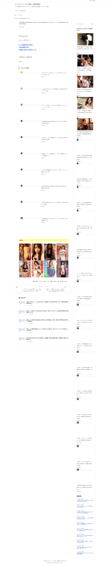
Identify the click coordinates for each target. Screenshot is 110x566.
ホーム (16, 15)
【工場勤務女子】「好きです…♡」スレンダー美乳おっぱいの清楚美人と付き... (55, 219)
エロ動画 (20, 15)
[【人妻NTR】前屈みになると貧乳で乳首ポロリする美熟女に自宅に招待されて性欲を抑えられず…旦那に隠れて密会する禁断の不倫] (87, 476)
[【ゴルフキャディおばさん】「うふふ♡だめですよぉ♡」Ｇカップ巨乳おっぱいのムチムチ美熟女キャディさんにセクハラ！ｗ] (31, 79)
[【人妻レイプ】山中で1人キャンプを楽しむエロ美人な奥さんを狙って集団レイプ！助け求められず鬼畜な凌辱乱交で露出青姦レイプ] (87, 217)
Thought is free (60, 562)
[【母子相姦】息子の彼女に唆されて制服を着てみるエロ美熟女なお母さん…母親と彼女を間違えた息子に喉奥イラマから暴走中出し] (87, 241)
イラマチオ (40, 281)
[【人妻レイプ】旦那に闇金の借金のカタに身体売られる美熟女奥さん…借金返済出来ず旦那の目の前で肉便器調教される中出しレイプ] (87, 288)
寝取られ (55, 281)
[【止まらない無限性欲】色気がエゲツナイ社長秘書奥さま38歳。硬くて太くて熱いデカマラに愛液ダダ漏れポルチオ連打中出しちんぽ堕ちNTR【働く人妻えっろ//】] (37, 268)
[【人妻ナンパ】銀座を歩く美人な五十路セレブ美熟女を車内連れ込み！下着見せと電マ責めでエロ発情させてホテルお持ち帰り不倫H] (87, 406)
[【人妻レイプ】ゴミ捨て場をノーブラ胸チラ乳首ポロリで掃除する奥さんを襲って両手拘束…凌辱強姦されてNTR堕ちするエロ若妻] (87, 453)
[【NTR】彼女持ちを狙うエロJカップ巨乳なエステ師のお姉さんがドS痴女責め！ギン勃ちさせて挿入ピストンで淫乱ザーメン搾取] (31, 209)
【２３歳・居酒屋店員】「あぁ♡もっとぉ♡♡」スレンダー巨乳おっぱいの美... (54, 170)
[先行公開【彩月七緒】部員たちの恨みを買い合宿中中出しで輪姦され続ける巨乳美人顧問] (31, 192)
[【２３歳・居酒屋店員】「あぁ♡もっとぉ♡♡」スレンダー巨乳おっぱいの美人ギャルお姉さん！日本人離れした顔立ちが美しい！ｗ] (31, 176)
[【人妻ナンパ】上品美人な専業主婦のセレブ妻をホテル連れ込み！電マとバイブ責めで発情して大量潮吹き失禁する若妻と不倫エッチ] (87, 382)
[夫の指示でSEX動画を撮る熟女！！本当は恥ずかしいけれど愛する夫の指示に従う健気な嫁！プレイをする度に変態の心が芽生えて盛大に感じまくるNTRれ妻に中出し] (62, 268)
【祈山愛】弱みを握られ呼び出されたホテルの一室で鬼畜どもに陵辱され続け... (54, 122)
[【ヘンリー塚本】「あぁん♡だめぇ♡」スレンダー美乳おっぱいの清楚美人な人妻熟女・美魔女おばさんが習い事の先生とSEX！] (87, 264)
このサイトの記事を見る (24, 40)
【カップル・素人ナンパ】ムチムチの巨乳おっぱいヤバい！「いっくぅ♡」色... (54, 106)
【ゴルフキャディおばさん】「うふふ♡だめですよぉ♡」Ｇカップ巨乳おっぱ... (54, 73)
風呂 (60, 281)
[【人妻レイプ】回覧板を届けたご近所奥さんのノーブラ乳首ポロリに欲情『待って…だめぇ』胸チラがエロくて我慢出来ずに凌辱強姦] (87, 335)
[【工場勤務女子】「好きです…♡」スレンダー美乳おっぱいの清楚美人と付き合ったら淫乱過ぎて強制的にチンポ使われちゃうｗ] (31, 225)
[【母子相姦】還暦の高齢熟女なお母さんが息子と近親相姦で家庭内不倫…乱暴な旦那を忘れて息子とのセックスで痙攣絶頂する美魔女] (85, 124)
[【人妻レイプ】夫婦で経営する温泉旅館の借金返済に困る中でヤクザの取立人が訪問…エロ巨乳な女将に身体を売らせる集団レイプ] (87, 146)
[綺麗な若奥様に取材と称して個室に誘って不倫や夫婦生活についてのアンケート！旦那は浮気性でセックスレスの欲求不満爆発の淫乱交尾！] (37, 251)
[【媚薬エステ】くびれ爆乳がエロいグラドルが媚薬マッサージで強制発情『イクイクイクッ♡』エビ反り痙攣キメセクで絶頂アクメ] (31, 160)
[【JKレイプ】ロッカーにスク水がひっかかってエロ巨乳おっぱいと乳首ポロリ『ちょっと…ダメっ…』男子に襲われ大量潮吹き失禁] (87, 311)
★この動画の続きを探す (26, 45)
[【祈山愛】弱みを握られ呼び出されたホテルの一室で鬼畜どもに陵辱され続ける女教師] (31, 128)
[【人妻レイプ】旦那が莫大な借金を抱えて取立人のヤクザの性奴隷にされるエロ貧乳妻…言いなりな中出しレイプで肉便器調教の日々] (85, 81)
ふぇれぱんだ (65, 281)
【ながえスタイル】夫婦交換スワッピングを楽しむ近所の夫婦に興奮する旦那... (54, 138)
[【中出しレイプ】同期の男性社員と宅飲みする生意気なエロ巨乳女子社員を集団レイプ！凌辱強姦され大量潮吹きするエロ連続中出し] (87, 194)
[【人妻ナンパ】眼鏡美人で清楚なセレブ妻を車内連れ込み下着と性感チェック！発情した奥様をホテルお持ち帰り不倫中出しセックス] (85, 103)
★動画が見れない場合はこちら (28, 49)
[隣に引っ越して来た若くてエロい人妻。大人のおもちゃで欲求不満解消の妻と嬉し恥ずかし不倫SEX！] (50, 251)
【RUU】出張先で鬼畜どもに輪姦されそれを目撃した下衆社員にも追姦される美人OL (85, 548)
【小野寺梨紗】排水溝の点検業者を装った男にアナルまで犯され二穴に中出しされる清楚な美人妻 (85, 512)
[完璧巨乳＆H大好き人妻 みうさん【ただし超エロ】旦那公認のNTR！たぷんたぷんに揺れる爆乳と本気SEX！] (62, 251)
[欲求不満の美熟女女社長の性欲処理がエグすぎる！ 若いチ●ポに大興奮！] (50, 268)
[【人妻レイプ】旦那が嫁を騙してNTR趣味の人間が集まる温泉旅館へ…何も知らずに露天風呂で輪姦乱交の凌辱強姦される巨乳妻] (87, 359)
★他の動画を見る (24, 47)
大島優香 (51, 281)
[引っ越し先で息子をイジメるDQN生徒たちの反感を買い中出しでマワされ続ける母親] (31, 95)
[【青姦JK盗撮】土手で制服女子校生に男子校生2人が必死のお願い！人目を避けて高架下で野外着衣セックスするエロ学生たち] (85, 39)
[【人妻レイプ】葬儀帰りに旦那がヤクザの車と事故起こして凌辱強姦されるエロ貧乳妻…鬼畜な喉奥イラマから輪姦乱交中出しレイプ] (85, 60)
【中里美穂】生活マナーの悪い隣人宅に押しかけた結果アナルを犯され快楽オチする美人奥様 (85, 501)
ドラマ (48, 281)
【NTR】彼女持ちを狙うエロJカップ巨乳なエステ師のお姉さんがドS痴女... (55, 203)
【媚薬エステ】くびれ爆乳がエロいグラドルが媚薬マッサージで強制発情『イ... (54, 154)
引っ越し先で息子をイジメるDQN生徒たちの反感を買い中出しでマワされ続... (54, 89)
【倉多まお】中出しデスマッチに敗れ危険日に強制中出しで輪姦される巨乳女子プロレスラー (85, 536)
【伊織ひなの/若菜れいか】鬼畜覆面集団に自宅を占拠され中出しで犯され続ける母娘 (85, 530)
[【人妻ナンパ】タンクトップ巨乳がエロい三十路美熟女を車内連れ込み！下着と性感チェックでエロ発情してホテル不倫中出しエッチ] (87, 429)
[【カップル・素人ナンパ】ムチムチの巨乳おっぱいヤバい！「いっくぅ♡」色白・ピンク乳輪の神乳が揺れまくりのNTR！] (31, 111)
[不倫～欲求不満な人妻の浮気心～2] (25, 251)
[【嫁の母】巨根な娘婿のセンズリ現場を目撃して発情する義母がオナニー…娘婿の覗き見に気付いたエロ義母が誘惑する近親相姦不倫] (87, 170)
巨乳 (58, 281)
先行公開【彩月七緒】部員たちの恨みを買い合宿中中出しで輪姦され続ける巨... (54, 187)
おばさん (44, 281)
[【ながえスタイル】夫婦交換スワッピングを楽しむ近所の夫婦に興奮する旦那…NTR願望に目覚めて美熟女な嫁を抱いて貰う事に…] (31, 144)
